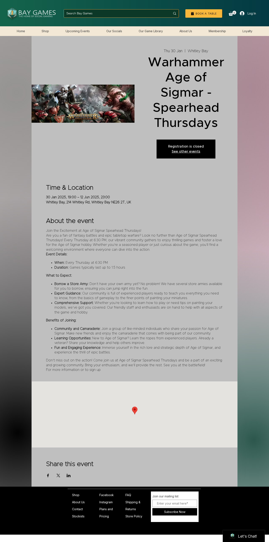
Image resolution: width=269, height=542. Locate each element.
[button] (232, 13)
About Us (78, 502)
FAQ (128, 495)
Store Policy (133, 516)
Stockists (78, 516)
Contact (77, 509)
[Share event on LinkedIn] (69, 475)
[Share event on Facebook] (48, 475)
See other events (186, 151)
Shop (75, 495)
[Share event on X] (58, 475)
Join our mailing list (165, 496)
